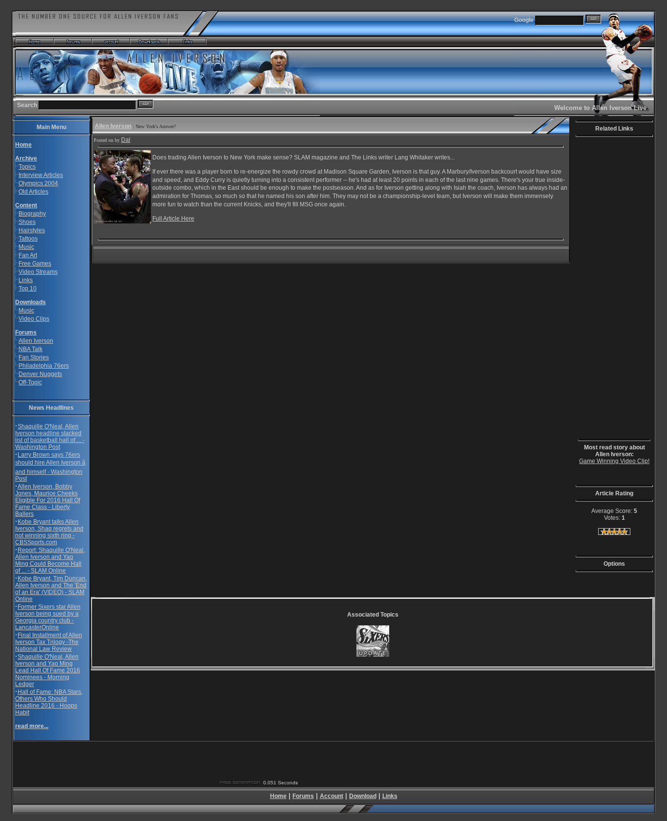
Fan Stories (34, 357)
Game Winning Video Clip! (614, 461)
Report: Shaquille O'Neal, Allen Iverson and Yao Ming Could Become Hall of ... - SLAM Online (50, 560)
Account (331, 796)
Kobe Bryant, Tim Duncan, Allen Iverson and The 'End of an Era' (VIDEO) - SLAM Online (51, 588)
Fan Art (28, 255)
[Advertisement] (607, 289)
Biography (32, 213)
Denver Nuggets (40, 374)
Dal (125, 139)
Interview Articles (41, 175)
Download (362, 796)
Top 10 (28, 288)
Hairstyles (32, 230)
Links (26, 280)
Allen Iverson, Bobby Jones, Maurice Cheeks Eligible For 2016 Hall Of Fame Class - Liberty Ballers (47, 500)
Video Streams (38, 271)
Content (26, 205)
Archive (26, 158)
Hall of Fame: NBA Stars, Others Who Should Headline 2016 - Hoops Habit (49, 702)
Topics (27, 166)
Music (26, 247)
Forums (26, 332)
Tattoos (28, 238)
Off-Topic (30, 382)
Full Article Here (173, 218)
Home (278, 796)
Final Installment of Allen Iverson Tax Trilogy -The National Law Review (48, 642)
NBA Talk (30, 349)
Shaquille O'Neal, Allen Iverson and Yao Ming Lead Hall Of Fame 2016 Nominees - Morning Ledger (47, 670)
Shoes (27, 222)
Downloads (30, 302)
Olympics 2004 (38, 183)
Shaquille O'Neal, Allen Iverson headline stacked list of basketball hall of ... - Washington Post (49, 436)
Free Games (35, 263)
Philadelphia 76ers (44, 365)
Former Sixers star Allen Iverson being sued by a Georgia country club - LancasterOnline (48, 617)
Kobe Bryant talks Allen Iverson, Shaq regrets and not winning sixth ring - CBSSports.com (49, 532)
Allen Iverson (36, 340)
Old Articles (33, 191)
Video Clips (34, 318)
